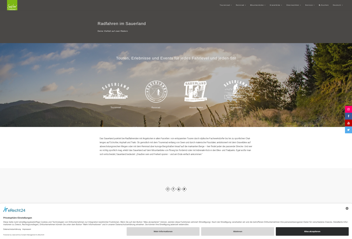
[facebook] (173, 189)
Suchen (325, 5)
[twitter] (184, 189)
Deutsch (337, 5)
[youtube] (179, 189)
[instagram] (168, 189)
